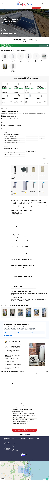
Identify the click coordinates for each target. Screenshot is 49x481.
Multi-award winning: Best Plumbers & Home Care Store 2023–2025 (7, 445)
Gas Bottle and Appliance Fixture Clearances (40, 441)
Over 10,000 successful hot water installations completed (7, 443)
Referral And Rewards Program (15, 444)
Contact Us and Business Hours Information (15, 442)
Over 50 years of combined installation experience (7, 442)
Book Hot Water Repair (8, 335)
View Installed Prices (12, 33)
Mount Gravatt (33, 293)
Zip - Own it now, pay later (15, 445)
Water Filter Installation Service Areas (16, 450)
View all (47, 371)
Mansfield (42, 293)
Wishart (37, 293)
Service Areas (13, 447)
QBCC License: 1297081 (6, 440)
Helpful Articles (13, 446)
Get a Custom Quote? (4, 33)
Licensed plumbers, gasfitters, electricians (7, 447)
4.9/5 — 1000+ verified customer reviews (7, 450)
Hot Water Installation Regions (40, 442)
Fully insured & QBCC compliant (7, 448)
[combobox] (7, 3)
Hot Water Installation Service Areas (16, 449)
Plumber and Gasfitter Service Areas (16, 448)
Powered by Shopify (38, 459)
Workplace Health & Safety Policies (7, 451)
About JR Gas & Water (14, 443)
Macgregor (39, 293)
